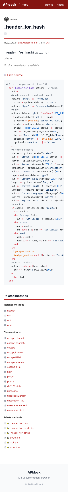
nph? (10, 315)
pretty (10, 381)
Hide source (15, 75)
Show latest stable (27, 42)
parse (10, 376)
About (60, 4)
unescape (12, 391)
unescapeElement (16, 395)
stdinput (14, 442)
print (9, 325)
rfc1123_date (14, 386)
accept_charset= (16, 343)
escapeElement (15, 352)
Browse (48, 4)
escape (11, 347)
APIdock (9, 4)
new (9, 371)
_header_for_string (20, 432)
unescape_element (17, 405)
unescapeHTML (15, 400)
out (9, 320)
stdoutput (15, 447)
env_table (15, 437)
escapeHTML (14, 357)
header (11, 310)
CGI (48, 42)
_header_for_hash (19, 423)
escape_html (14, 367)
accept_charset (15, 338)
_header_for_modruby (22, 428)
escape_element (16, 362)
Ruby (25, 4)
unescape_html (15, 410)
